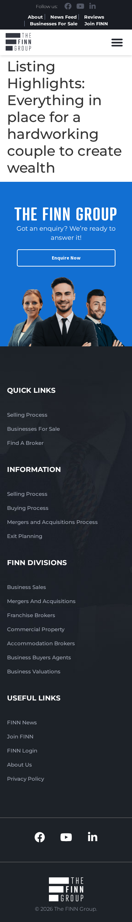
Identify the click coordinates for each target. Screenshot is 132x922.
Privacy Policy (25, 778)
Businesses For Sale (53, 23)
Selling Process (27, 414)
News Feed (63, 17)
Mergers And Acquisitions (41, 601)
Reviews (94, 17)
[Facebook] (67, 6)
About (35, 17)
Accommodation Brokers (41, 643)
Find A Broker (25, 443)
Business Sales (26, 587)
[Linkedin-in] (92, 6)
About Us (19, 764)
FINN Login (22, 750)
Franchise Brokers (31, 615)
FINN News (22, 722)
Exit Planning (24, 536)
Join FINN (96, 23)
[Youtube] (80, 6)
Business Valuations (34, 671)
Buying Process (28, 508)
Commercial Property (35, 629)
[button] (117, 42)
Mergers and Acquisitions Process (52, 522)
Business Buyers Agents (39, 657)
